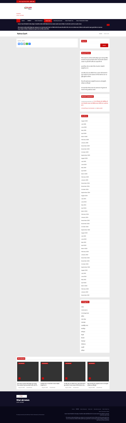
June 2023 (83, 239)
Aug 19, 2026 (45, 387)
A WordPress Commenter (88, 108)
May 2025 (83, 167)
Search (84, 41)
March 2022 (84, 286)
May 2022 (83, 279)
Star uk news (18, 13)
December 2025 (85, 146)
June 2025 (83, 164)
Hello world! (99, 108)
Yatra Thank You (69, 20)
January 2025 (84, 180)
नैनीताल (83, 344)
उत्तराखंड (29, 20)
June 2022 (83, 276)
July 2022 (83, 273)
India (82, 307)
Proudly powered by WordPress (23, 414)
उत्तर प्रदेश (83, 319)
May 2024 (83, 205)
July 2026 (83, 124)
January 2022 (84, 292)
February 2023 (85, 251)
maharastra (84, 310)
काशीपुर (83, 328)
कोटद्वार (83, 332)
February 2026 (85, 139)
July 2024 (83, 198)
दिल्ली (82, 338)
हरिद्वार (83, 350)
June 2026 (83, 127)
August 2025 (84, 158)
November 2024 (85, 186)
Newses (35, 414)
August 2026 (84, 121)
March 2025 (84, 174)
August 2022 (84, 270)
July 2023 (83, 236)
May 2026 (83, 130)
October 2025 (84, 152)
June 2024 (84, 202)
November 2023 (85, 223)
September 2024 (85, 192)
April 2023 (83, 245)
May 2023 (83, 242)
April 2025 (83, 171)
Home (23, 20)
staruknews (29, 387)
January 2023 (84, 254)
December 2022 (85, 258)
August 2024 (84, 195)
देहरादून (83, 341)
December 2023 (85, 220)
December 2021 (85, 295)
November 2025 (85, 149)
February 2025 (85, 177)
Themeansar (41, 414)
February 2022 (85, 289)
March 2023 (84, 248)
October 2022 (84, 264)
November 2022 (85, 261)
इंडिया (82, 316)
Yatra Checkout (39, 20)
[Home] (18, 20)
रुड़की (82, 347)
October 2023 (84, 226)
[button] (105, 25)
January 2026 (84, 143)
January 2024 (84, 217)
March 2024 (84, 211)
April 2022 (83, 282)
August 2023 (84, 233)
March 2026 (84, 136)
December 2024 (85, 183)
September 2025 (85, 155)
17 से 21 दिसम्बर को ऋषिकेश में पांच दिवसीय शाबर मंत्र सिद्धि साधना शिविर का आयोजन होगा (94, 103)
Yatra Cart (48, 20)
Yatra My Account (57, 20)
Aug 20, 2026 (21, 387)
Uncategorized (85, 313)
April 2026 (83, 133)
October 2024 (85, 189)
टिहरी (82, 335)
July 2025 (83, 161)
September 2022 (85, 267)
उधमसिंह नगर (84, 325)
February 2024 (85, 214)
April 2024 (83, 208)
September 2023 (85, 230)
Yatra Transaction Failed (82, 20)
